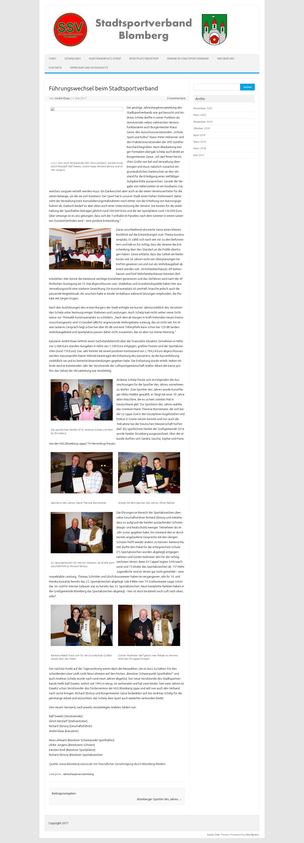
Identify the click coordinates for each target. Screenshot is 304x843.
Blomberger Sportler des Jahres (159, 799)
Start (52, 58)
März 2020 (199, 114)
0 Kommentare (176, 98)
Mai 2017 (198, 155)
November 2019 (202, 121)
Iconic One (213, 834)
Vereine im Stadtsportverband (188, 58)
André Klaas (62, 98)
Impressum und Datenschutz (89, 67)
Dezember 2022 (202, 108)
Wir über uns (225, 58)
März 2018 (199, 148)
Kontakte (55, 67)
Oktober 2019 (201, 128)
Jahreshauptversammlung (78, 774)
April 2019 (199, 135)
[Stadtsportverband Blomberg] (141, 47)
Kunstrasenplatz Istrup (105, 58)
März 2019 (199, 141)
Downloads (73, 58)
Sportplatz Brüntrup (144, 58)
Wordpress (252, 834)
